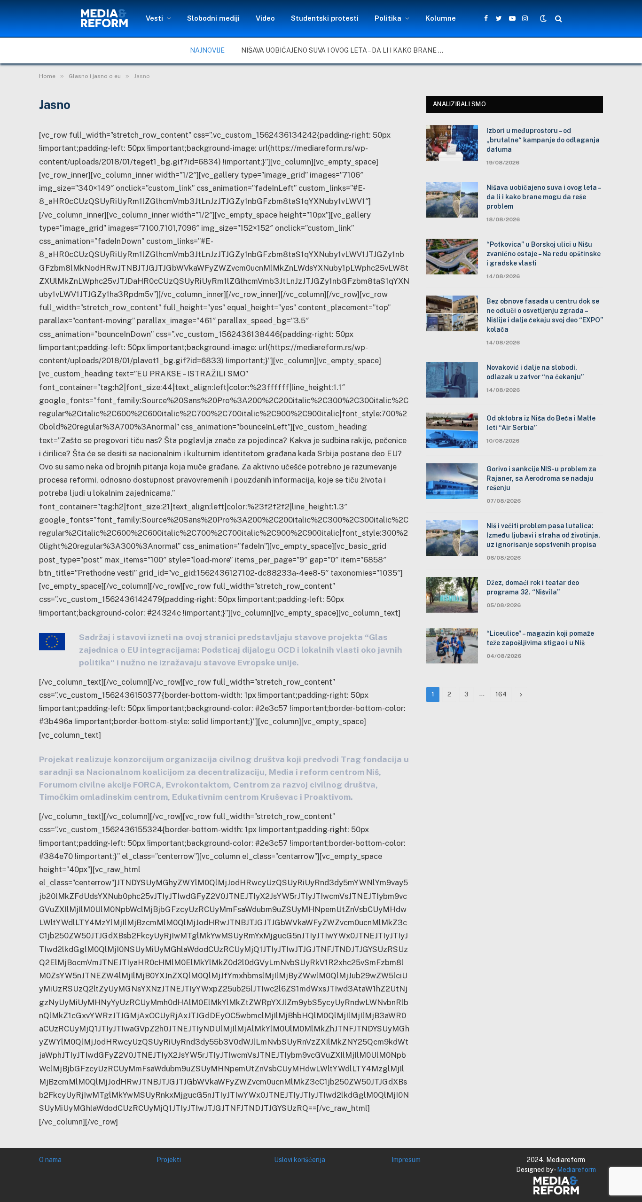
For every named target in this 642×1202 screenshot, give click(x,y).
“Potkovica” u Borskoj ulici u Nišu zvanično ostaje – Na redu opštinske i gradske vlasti (543, 254)
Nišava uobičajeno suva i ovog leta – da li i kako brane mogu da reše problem (347, 50)
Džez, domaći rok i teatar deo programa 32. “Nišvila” (532, 587)
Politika (388, 18)
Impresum (406, 1159)
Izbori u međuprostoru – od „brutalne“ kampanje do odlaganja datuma (543, 140)
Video (265, 18)
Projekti (169, 1159)
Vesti (154, 18)
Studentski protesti (325, 18)
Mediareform (576, 1169)
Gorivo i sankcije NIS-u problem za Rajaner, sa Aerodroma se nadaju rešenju (541, 478)
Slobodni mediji (213, 18)
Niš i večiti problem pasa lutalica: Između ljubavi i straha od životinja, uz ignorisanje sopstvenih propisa (543, 535)
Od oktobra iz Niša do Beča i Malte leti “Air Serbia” (540, 422)
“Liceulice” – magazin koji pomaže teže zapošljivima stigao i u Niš (540, 638)
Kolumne (440, 18)
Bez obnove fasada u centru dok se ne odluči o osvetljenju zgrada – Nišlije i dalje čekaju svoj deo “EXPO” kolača (544, 315)
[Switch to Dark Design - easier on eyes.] (543, 18)
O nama (50, 1159)
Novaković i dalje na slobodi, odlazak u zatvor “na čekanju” (535, 372)
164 (501, 694)
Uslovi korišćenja (299, 1159)
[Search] (557, 18)
